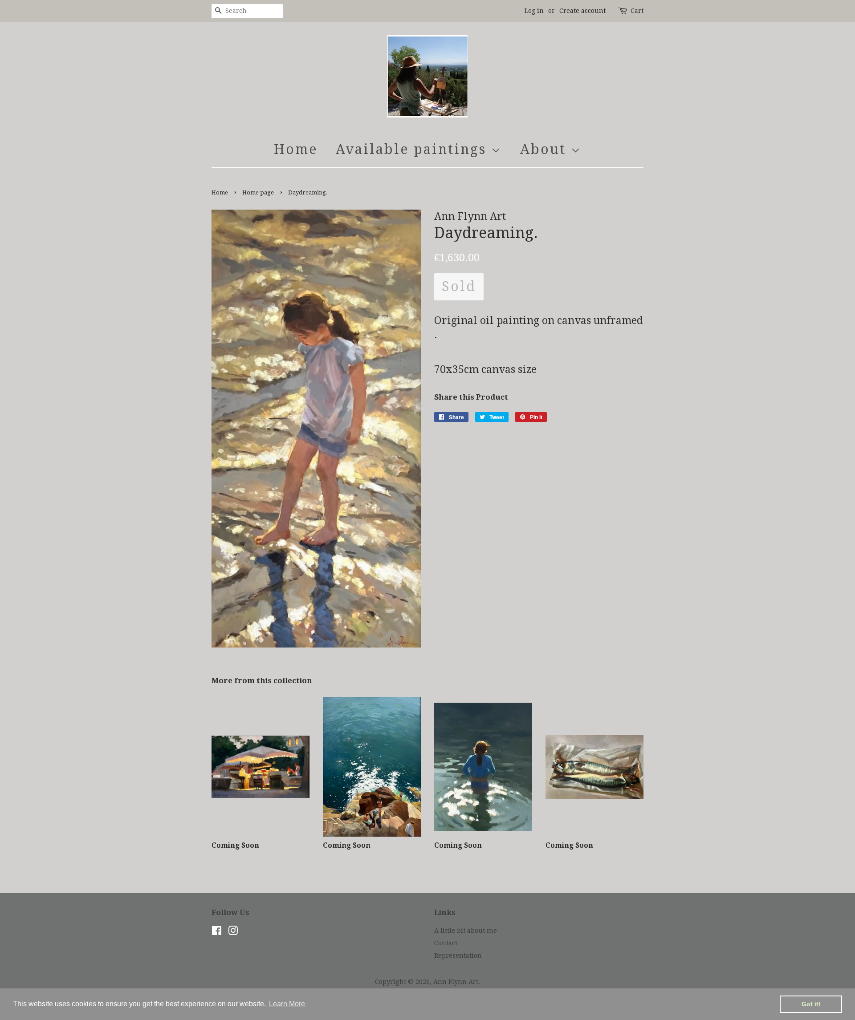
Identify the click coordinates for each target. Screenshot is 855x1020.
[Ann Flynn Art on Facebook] (217, 932)
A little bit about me (465, 930)
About (545, 149)
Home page (258, 192)
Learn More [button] (287, 1004)
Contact (445, 943)
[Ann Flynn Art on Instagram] (233, 932)
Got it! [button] (811, 1004)
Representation (458, 955)
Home (296, 149)
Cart (637, 10)
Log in (534, 10)
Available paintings (413, 149)
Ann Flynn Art (455, 981)
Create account (582, 10)
